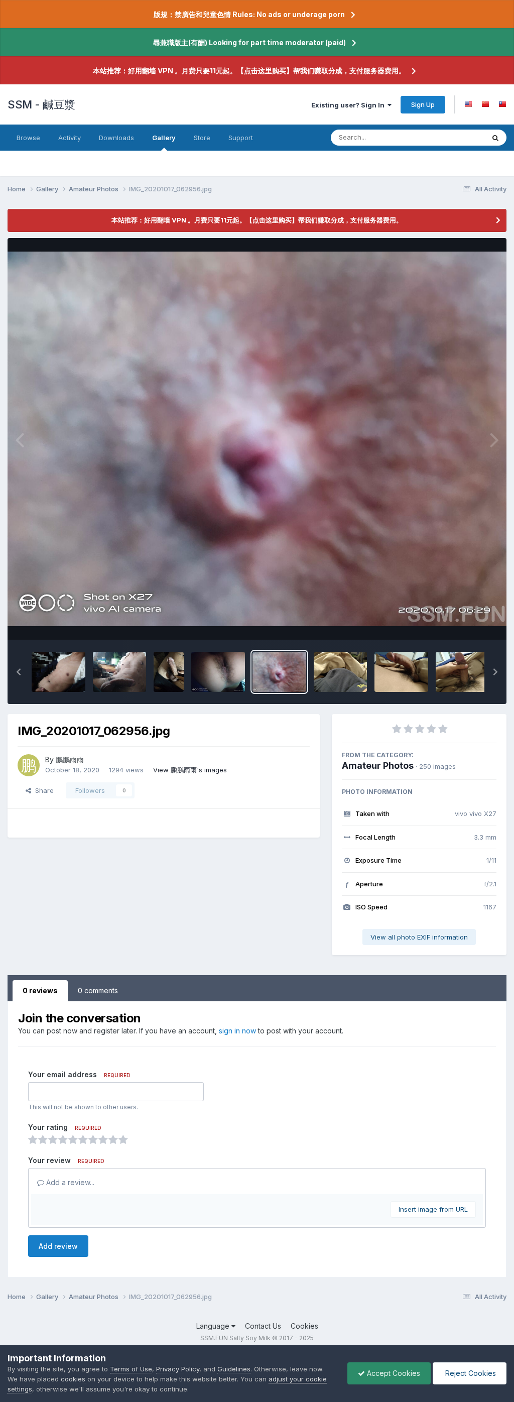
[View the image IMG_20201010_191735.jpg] (340, 672)
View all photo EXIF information (419, 937)
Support (240, 138)
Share (42, 790)
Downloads (116, 138)
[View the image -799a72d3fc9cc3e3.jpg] (169, 672)
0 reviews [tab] (40, 990)
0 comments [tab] (98, 990)
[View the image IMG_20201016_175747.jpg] (218, 672)
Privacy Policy (177, 1369)
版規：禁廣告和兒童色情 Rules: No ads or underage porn (249, 14)
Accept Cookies (392, 1373)
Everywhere (453, 137)
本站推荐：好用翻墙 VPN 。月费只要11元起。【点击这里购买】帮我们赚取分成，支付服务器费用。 (249, 70)
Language (213, 1326)
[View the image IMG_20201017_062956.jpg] (279, 672)
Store (202, 138)
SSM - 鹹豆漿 (41, 104)
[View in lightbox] (257, 439)
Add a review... (69, 1182)
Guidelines (233, 1369)
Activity (69, 138)
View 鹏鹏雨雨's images (190, 770)
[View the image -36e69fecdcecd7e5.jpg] (58, 672)
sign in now (237, 1030)
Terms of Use (131, 1369)
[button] (19, 672)
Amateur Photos (378, 765)
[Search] (495, 138)
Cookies (304, 1326)
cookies (73, 1379)
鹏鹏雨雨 (70, 759)
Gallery (164, 138)
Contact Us (263, 1326)
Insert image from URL (433, 1209)
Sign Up (423, 104)
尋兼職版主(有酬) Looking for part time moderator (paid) (249, 42)
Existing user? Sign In (349, 105)
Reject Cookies (469, 1373)
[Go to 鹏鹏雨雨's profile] (29, 765)
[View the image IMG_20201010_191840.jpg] (462, 672)
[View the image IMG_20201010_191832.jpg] (401, 672)
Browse (28, 138)
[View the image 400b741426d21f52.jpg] (120, 672)
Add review (58, 1246)
